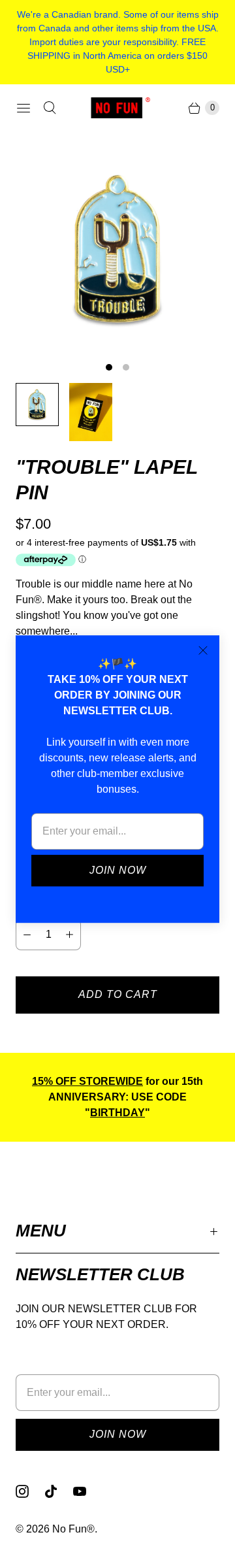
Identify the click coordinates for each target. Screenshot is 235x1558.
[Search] (50, 108)
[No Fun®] (117, 107)
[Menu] (23, 108)
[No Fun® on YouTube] (87, 1491)
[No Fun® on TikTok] (58, 1491)
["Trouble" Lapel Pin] (117, 250)
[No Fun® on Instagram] (30, 1491)
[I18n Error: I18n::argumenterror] (37, 404)
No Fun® (73, 1528)
